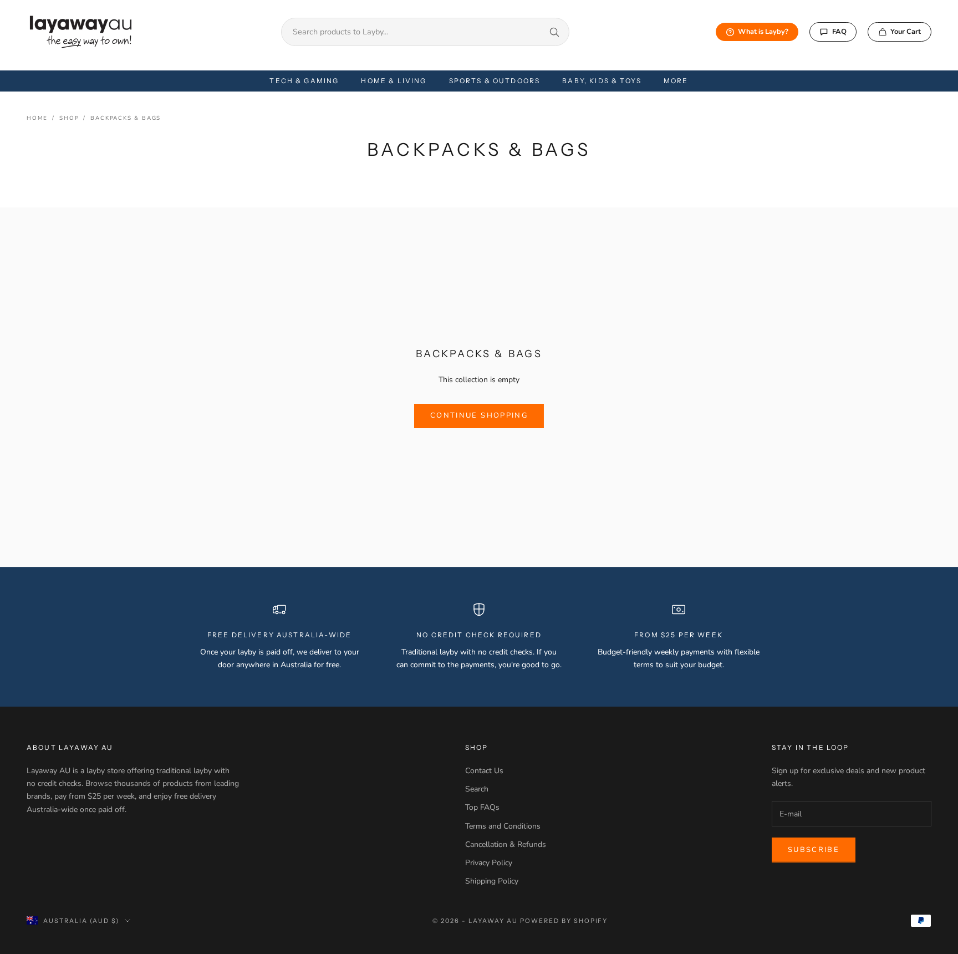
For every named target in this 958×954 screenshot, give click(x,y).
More (676, 81)
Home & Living (393, 81)
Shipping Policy (491, 881)
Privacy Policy (488, 862)
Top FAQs (482, 807)
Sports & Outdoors (495, 81)
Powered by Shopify (564, 921)
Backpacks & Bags (125, 118)
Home (37, 118)
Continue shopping (479, 415)
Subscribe (813, 850)
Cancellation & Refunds (505, 844)
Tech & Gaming (304, 81)
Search (476, 789)
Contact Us (484, 770)
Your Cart (905, 32)
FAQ (839, 32)
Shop (69, 118)
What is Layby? (763, 32)
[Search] (554, 32)
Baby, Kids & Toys (601, 81)
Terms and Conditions (503, 826)
